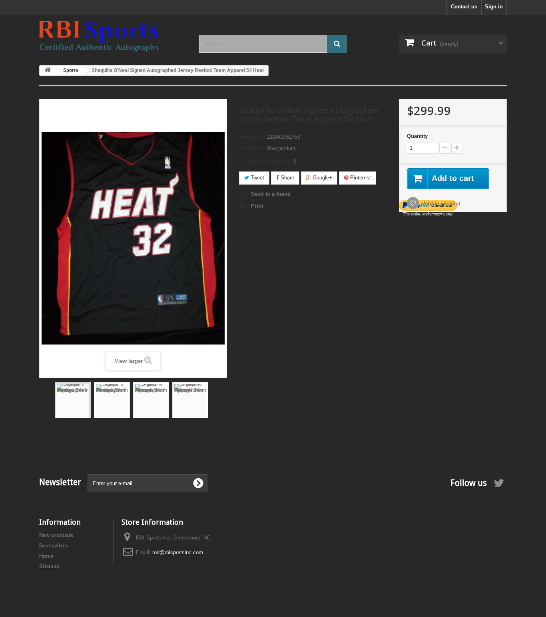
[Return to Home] (47, 71)
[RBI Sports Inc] (113, 36)
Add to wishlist (440, 204)
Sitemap (49, 566)
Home (46, 556)
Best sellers (53, 546)
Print (257, 206)
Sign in (494, 7)
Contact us (464, 7)
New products (56, 535)
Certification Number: (265, 162)
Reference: (252, 137)
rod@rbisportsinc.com (177, 552)
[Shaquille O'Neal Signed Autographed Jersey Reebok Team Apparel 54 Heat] (72, 408)
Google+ (321, 178)
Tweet (256, 178)
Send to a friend (271, 194)
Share (286, 178)
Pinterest (360, 178)
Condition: (252, 148)
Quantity (417, 136)
